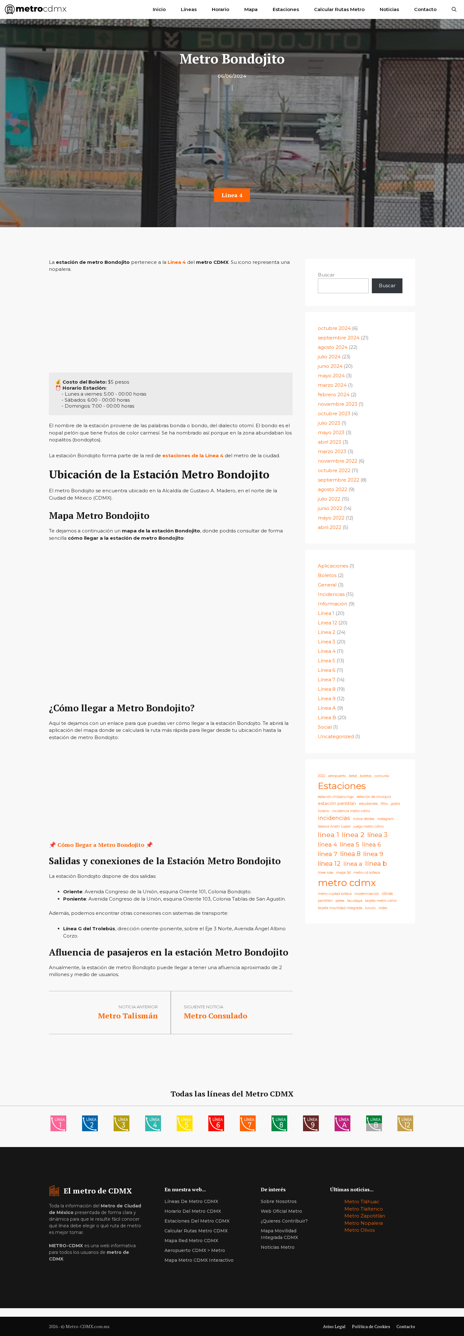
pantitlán (325, 901)
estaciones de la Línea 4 (192, 455)
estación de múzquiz (374, 797)
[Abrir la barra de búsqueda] (454, 9)
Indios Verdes (363, 819)
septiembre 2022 (338, 480)
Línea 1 (326, 613)
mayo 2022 (331, 518)
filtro (384, 804)
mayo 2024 (331, 376)
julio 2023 (329, 423)
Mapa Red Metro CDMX (191, 1240)
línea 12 (329, 863)
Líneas (189, 9)
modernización (366, 894)
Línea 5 (326, 661)
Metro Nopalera (363, 1223)
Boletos (327, 575)
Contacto (425, 9)
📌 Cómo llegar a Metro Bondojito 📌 (101, 844)
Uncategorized (336, 736)
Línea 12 (327, 623)
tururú (370, 908)
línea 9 (373, 854)
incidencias (334, 818)
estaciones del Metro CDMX (196, 1221)
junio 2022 (330, 508)
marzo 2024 (332, 385)
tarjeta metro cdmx (381, 901)
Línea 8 (327, 689)
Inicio (159, 9)
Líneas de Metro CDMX (191, 1201)
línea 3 (377, 835)
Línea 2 (326, 632)
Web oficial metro (281, 1211)
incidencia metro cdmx (351, 811)
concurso (381, 776)
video (382, 908)
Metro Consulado (215, 1016)
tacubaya (354, 901)
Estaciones (286, 9)
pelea (340, 901)
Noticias (389, 9)
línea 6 (371, 844)
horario (323, 811)
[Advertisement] (232, 141)
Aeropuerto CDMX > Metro (194, 1250)
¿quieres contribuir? (284, 1221)
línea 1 (328, 834)
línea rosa (325, 873)
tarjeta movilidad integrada (340, 908)
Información (332, 604)
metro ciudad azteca (335, 894)
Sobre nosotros (279, 1201)
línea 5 (349, 844)
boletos (366, 776)
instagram (385, 819)
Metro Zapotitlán (364, 1216)
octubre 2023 (334, 413)
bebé (353, 776)
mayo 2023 (331, 432)
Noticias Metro (277, 1247)
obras (387, 893)
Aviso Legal (334, 1326)
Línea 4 (232, 195)
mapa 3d (343, 873)
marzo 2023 (332, 451)
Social (325, 727)
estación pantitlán (337, 803)
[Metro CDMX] (35, 9)
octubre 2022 (334, 470)
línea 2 (353, 834)
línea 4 (327, 844)
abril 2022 (329, 527)
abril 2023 (329, 442)
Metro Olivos (359, 1230)
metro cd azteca (367, 873)
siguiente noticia (203, 1006)
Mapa (251, 9)
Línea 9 (327, 698)
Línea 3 (326, 642)
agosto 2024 (333, 347)
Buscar (326, 275)
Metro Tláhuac (361, 1202)
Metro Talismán (128, 1016)
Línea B (327, 717)
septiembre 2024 (339, 338)
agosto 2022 (332, 489)
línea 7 (327, 854)
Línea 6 (326, 670)
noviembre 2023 (337, 404)
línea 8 (350, 854)
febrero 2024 (333, 395)
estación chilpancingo (336, 797)
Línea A (327, 708)
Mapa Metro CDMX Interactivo (199, 1260)
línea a (352, 863)
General (327, 585)
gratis (395, 804)
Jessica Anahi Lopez (334, 826)
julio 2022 (329, 499)
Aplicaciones (333, 566)
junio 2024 (330, 366)
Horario (220, 9)
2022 (321, 776)
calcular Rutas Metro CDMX (196, 1231)
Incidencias (331, 594)
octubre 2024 (334, 328)
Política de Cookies (371, 1326)
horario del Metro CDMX (192, 1211)
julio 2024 (329, 357)
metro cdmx (347, 882)
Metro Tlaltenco (363, 1209)
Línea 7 (326, 680)
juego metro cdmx (369, 826)
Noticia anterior (138, 1006)
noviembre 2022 (337, 461)
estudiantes (368, 804)
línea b (376, 863)
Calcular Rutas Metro (339, 9)
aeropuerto (337, 776)
